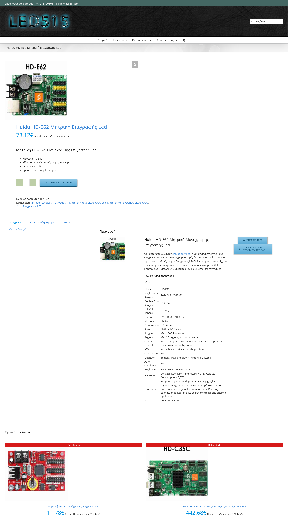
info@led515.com (68, 3)
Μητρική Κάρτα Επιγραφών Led (87, 202)
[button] (135, 64)
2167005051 (47, 3)
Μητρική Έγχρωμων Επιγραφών (49, 202)
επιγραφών (179, 253)
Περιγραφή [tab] (15, 222)
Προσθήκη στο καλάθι (58, 182)
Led (188, 253)
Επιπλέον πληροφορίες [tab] (42, 222)
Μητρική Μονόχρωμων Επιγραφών (127, 202)
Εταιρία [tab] (67, 222)
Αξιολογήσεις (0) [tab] (17, 229)
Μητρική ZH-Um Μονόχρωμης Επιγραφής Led (73, 506)
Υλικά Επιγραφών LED (29, 206)
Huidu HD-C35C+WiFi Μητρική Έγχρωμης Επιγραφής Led (214, 506)
